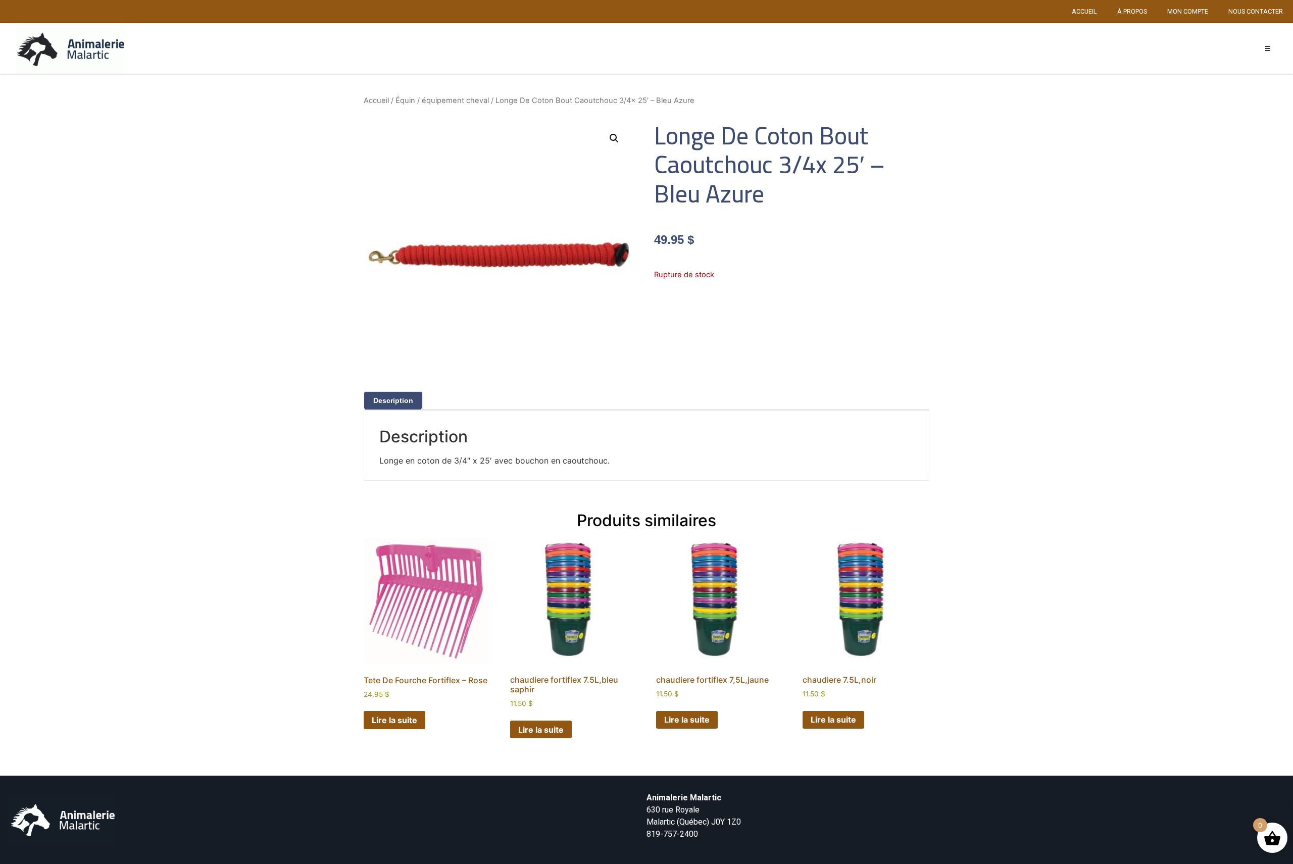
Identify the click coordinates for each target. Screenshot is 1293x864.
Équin (405, 100)
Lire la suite (394, 720)
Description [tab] (393, 400)
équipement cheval (455, 100)
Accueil (1084, 11)
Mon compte (1187, 11)
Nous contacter (1255, 11)
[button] (1268, 49)
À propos (1132, 11)
